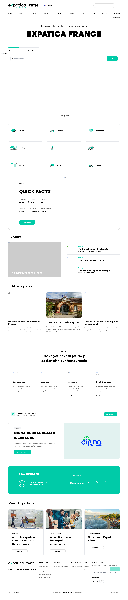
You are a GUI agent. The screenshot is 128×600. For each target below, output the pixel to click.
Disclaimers (116, 17)
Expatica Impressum (45, 574)
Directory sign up (59, 569)
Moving (93, 13)
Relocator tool (13, 51)
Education (21, 13)
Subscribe (115, 569)
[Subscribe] (106, 476)
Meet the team (43, 569)
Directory (117, 13)
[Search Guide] (12, 58)
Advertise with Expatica (61, 566)
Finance (34, 13)
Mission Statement (44, 577)
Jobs (21, 51)
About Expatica (43, 566)
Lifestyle (71, 13)
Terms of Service (67, 592)
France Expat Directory (78, 569)
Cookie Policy (77, 592)
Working (104, 13)
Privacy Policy (79, 483)
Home (10, 13)
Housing (59, 13)
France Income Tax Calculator (80, 566)
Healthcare (46, 13)
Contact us (42, 572)
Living (82, 13)
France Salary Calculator (26, 413)
